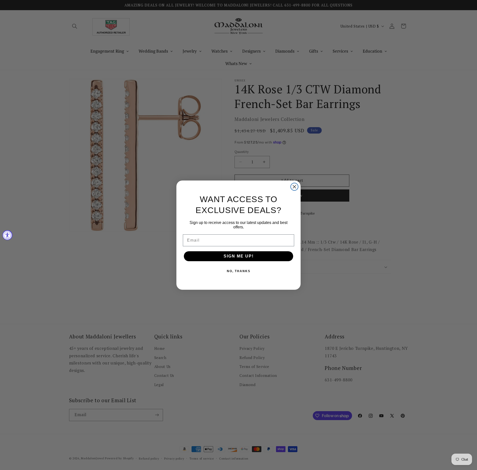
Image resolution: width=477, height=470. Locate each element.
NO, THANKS (238, 271)
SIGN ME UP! (239, 256)
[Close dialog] (294, 186)
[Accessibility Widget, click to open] (7, 235)
